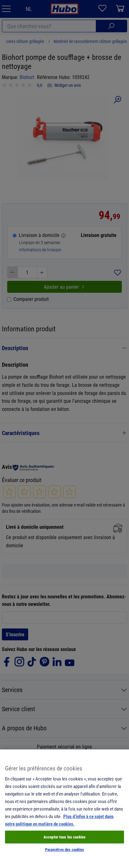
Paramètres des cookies (64, 849)
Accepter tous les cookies (64, 837)
